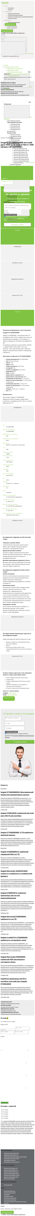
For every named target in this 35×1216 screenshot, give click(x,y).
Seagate (5, 2)
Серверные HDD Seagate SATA (11, 1153)
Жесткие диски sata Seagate (24, 1130)
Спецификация (17, 246)
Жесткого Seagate (19, 1123)
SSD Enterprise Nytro (15, 139)
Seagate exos (9, 1126)
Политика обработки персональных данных (14, 219)
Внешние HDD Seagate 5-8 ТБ (11, 1177)
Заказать (4, 178)
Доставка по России (17, 263)
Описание (17, 230)
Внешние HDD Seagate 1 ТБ (20, 148)
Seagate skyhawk (25, 1124)
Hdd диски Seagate (24, 1126)
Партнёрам (7, 1194)
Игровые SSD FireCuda (15, 138)
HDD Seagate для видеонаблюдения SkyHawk (18, 74)
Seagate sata (16, 1126)
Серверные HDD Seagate (13, 75)
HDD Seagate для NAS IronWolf (14, 72)
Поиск (3, 34)
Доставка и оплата (12, 18)
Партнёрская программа (14, 22)
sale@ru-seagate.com (12, 28)
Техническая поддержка (10, 1200)
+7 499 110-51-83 (12, 26)
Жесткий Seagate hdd (27, 1133)
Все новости (4, 788)
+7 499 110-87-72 (12, 693)
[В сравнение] (13, 110)
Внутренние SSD (9, 202)
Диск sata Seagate (19, 1128)
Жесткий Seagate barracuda (7, 1131)
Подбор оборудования (9, 1193)
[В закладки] (13, 123)
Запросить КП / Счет (17, 295)
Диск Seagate (11, 1123)
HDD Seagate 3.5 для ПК (13, 70)
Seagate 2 (12, 1128)
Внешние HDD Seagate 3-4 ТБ (11, 1171)
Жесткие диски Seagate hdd (10, 1130)
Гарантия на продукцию (14, 13)
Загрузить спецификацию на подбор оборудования (20, 16)
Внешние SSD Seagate (15, 164)
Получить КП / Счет (10, 24)
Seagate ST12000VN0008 (9, 1121)
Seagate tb (19, 1133)
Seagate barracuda (16, 1124)
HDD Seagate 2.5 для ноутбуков (15, 68)
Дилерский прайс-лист (9, 1191)
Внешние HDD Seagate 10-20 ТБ (21, 150)
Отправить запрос (17, 225)
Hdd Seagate (8, 1124)
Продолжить (4, 1102)
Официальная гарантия (17, 279)
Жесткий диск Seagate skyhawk (8, 1133)
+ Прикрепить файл (10, 215)
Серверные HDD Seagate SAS (11, 1155)
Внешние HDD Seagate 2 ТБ (11, 1170)
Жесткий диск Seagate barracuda (23, 1131)
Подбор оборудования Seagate (15, 15)
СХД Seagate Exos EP (12, 196)
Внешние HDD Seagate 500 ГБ (11, 1173)
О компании (11, 7)
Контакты (10, 9)
